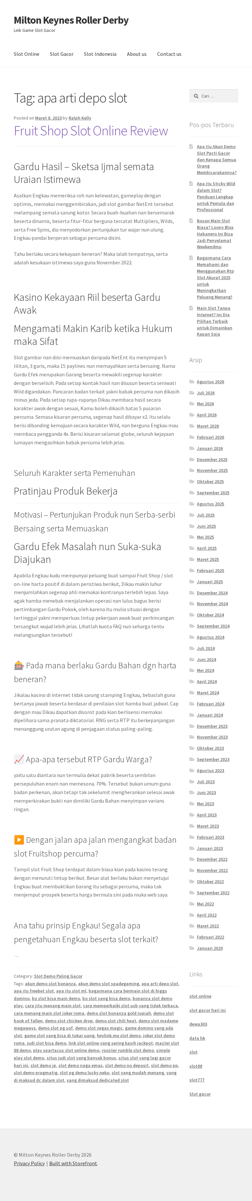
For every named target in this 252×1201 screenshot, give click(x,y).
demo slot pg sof (55, 1028)
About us (137, 54)
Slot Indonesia (100, 54)
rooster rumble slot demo (128, 1050)
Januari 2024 (210, 715)
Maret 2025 (208, 559)
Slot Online (26, 54)
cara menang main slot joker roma (49, 1013)
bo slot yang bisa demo (106, 998)
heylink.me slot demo (119, 1035)
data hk (197, 1038)
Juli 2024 (206, 648)
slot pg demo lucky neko (84, 1073)
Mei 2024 (205, 670)
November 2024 (212, 604)
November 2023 (212, 737)
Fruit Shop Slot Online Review (91, 130)
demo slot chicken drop (69, 1021)
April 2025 (207, 548)
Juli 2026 (206, 393)
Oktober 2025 (210, 481)
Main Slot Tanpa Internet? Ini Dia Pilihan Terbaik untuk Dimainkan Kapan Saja (214, 321)
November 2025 (212, 470)
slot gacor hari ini (207, 1010)
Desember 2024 (212, 593)
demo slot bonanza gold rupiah (119, 1013)
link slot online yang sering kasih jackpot (111, 1043)
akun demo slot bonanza (50, 984)
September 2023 (213, 759)
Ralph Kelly (80, 118)
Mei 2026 (205, 404)
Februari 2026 (210, 437)
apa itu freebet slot (34, 991)
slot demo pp (164, 1065)
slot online (200, 996)
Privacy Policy (29, 1163)
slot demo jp (43, 1065)
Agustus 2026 (210, 382)
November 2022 (212, 870)
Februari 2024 (210, 704)
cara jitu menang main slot (53, 1006)
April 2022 (207, 915)
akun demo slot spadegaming (108, 984)
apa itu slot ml (71, 991)
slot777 (196, 1080)
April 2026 (207, 415)
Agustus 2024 (210, 637)
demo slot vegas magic (99, 1028)
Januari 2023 (210, 848)
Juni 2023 (206, 792)
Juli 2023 (206, 782)
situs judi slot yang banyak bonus (81, 1058)
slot (193, 1052)
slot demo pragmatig (35, 1073)
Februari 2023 (210, 837)
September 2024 (213, 626)
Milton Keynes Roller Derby (71, 20)
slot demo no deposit (127, 1065)
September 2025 (213, 493)
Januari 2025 (210, 582)
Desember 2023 (212, 726)
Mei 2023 (205, 804)
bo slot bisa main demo (56, 998)
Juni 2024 (206, 659)
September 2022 (213, 893)
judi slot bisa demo (46, 1043)
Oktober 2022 (210, 881)
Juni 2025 (206, 526)
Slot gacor (200, 1094)
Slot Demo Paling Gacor (58, 976)
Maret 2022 (208, 926)
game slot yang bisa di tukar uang (59, 1035)
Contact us (169, 54)
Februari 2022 (210, 937)
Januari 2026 (210, 448)
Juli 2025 (206, 515)
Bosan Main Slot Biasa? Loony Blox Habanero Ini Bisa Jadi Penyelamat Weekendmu (215, 234)
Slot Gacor (62, 54)
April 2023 (207, 815)
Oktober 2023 (210, 748)
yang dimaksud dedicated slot (98, 1080)
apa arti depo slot (159, 984)
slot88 (195, 1066)
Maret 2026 (208, 426)
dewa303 (198, 1024)
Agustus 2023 (210, 770)
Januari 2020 (210, 948)
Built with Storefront (73, 1163)
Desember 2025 (212, 459)
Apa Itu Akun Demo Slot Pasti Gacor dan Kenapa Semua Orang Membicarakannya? (217, 159)
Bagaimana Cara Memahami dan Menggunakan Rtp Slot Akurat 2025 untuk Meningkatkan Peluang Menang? (215, 277)
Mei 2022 (205, 904)
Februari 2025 (210, 570)
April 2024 (207, 681)
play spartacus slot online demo (66, 1050)
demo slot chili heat (115, 1021)
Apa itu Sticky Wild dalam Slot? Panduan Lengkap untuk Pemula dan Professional (216, 196)
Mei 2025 (205, 537)
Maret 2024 (208, 693)
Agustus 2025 (210, 504)
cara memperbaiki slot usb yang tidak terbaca (130, 1006)
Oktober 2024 (210, 615)
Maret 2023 (208, 826)
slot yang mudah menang (138, 1073)
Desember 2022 (212, 859)
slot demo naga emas (80, 1065)
